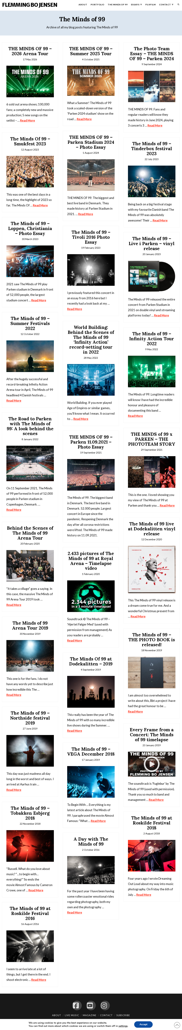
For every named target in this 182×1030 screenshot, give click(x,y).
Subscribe (123, 1015)
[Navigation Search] (177, 5)
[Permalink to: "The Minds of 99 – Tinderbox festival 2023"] (151, 181)
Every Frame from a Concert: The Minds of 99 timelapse (152, 734)
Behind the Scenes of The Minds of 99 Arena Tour (30, 533)
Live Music (72, 1015)
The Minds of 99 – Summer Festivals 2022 (30, 323)
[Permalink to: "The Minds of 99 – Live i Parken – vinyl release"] (151, 276)
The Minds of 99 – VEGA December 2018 (91, 751)
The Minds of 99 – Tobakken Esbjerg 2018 (30, 813)
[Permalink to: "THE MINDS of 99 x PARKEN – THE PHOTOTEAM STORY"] (151, 472)
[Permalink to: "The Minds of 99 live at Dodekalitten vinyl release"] (151, 569)
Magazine (89, 1015)
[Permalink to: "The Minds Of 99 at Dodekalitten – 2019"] (91, 691)
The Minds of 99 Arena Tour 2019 (30, 625)
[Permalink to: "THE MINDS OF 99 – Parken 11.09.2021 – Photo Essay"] (91, 475)
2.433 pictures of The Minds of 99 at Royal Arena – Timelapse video (91, 561)
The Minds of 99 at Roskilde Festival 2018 (151, 822)
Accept (143, 1024)
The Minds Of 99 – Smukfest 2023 (30, 141)
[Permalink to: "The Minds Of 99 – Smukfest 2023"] (30, 171)
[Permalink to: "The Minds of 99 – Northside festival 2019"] (30, 751)
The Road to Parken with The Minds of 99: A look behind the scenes (30, 426)
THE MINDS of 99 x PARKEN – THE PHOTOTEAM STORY (151, 439)
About (56, 1015)
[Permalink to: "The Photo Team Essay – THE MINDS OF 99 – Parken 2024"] (151, 86)
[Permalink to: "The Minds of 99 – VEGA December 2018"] (91, 782)
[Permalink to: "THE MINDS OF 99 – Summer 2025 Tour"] (91, 81)
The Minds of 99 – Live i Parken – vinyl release (152, 243)
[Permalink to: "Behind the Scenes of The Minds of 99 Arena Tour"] (30, 566)
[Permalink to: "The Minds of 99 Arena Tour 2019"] (30, 656)
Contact (106, 1015)
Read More (27, 120)
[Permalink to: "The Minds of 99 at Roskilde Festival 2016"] (30, 946)
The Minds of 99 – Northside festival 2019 (30, 718)
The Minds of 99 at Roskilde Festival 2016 (30, 913)
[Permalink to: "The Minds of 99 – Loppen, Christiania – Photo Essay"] (30, 261)
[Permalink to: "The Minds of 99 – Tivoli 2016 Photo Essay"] (91, 270)
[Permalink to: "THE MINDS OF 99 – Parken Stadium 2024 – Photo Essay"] (91, 175)
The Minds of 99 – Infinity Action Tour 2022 (151, 338)
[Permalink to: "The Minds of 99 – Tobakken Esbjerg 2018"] (30, 846)
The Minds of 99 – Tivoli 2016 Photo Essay (90, 237)
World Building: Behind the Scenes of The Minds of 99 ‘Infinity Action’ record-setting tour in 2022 (91, 339)
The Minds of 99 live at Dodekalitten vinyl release (151, 528)
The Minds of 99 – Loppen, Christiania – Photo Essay (30, 228)
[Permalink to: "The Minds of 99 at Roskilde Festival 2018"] (151, 855)
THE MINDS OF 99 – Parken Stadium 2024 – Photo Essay (91, 142)
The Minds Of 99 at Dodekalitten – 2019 (91, 661)
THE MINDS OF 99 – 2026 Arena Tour (30, 51)
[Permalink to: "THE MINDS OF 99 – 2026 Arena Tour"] (30, 81)
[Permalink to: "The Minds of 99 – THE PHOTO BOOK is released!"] (151, 672)
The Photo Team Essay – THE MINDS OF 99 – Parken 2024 (151, 53)
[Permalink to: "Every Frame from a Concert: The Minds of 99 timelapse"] (151, 764)
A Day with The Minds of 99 (91, 841)
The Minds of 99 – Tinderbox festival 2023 (151, 148)
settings (123, 1026)
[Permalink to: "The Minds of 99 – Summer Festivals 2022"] (30, 356)
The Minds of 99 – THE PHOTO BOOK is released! (151, 639)
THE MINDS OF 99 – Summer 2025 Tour (91, 51)
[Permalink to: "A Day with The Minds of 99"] (91, 870)
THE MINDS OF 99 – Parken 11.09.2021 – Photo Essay (91, 442)
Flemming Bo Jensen (29, 4)
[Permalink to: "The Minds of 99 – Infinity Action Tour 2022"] (151, 371)
